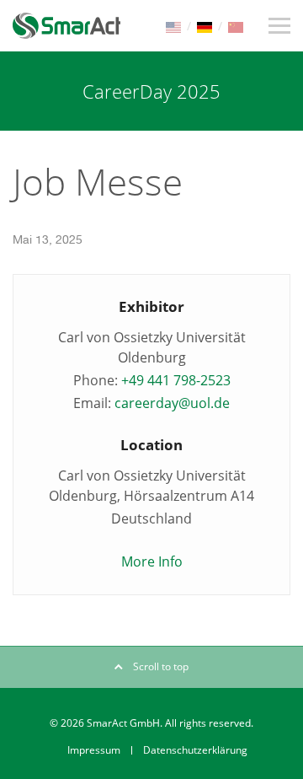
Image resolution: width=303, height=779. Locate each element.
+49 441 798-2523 (176, 380)
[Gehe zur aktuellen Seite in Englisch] (173, 26)
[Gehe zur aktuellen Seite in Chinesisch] (235, 26)
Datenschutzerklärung (195, 750)
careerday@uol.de (172, 403)
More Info (152, 561)
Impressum (93, 750)
